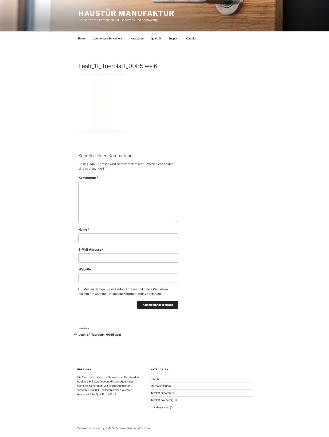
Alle (153, 378)
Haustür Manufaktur (126, 13)
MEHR (112, 394)
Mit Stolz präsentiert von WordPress (130, 428)
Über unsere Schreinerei (108, 38)
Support (173, 38)
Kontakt (191, 38)
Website (84, 269)
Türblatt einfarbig (161, 393)
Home (81, 38)
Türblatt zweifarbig (162, 400)
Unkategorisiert (160, 407)
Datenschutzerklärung (91, 428)
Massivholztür (159, 385)
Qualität (156, 38)
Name (83, 229)
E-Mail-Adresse (91, 249)
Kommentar (88, 178)
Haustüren (137, 38)
